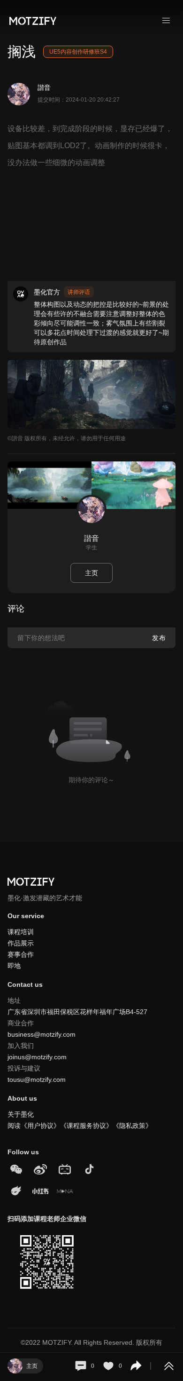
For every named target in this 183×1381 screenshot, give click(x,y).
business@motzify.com (42, 1034)
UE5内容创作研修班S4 (78, 51)
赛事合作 (21, 954)
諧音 (44, 87)
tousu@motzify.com (37, 1079)
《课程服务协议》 (86, 1125)
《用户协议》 (40, 1125)
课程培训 (21, 932)
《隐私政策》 (132, 1125)
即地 (14, 965)
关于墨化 (21, 1114)
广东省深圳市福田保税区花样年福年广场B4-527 (77, 1012)
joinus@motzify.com (37, 1057)
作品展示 (21, 943)
